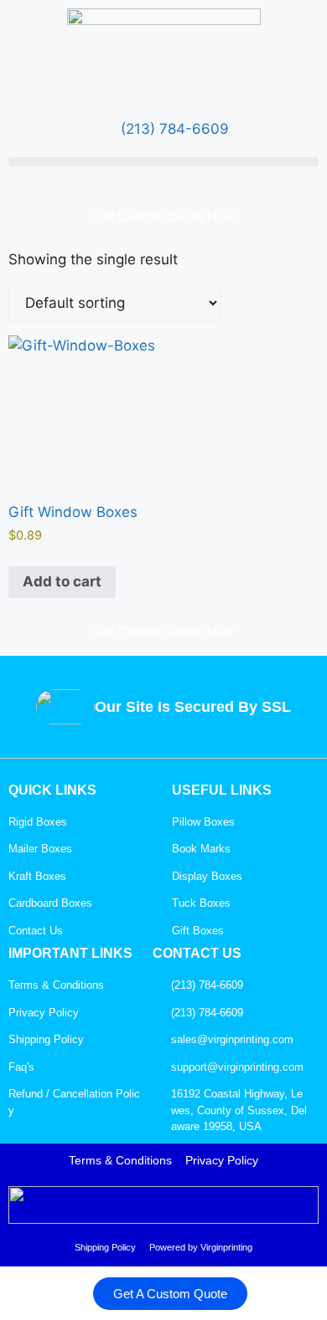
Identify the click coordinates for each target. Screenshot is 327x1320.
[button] (163, 161)
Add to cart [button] (62, 581)
